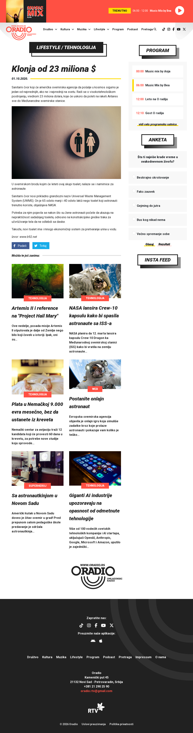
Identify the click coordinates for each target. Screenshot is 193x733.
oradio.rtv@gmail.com (96, 691)
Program (118, 29)
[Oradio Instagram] (168, 29)
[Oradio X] (184, 29)
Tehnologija (37, 298)
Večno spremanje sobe (153, 234)
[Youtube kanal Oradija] (179, 29)
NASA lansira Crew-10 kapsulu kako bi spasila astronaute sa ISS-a (94, 315)
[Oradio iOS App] (100, 641)
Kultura (65, 29)
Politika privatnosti (121, 724)
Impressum (144, 657)
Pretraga (147, 29)
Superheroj (37, 485)
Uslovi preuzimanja (94, 724)
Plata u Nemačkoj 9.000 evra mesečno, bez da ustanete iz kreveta (37, 411)
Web (95, 388)
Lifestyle (99, 29)
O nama (160, 657)
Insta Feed (158, 260)
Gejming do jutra (148, 206)
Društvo (48, 29)
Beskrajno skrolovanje (153, 177)
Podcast (132, 29)
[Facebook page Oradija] (173, 29)
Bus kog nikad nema (151, 220)
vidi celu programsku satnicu (158, 124)
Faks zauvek (146, 191)
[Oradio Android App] (93, 641)
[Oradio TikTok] (163, 29)
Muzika (82, 29)
